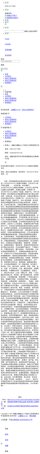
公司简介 (8, 76)
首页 (6, 74)
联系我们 (8, 83)
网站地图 (32, 416)
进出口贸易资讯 (10, 78)
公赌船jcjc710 (15, 110)
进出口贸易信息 (10, 80)
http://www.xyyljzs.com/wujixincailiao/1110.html (23, 399)
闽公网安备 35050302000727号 (21, 420)
